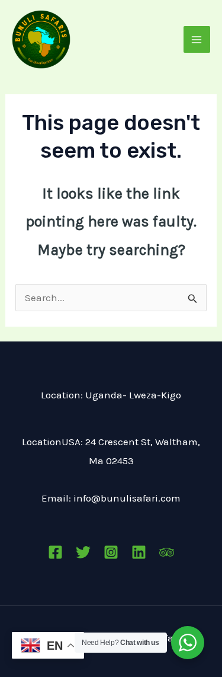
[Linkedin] (138, 552)
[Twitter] (83, 552)
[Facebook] (55, 552)
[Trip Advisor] (166, 552)
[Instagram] (111, 552)
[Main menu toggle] (197, 39)
